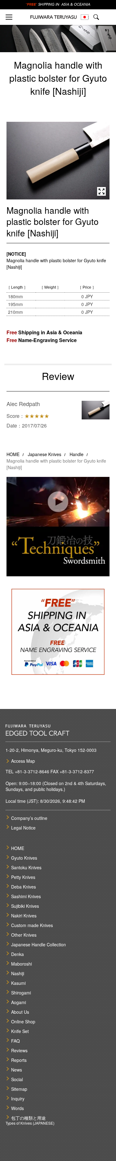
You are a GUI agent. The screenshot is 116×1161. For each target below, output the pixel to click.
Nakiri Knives (24, 915)
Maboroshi (21, 964)
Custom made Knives (32, 925)
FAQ (15, 1041)
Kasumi (18, 983)
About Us (20, 1012)
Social (17, 1079)
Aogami (18, 1002)
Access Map (23, 761)
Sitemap (19, 1089)
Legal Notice (23, 828)
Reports (19, 1060)
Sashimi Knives (26, 896)
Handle (77, 454)
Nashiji (17, 973)
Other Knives (24, 935)
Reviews (19, 1050)
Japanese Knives (44, 454)
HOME (12, 454)
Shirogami (21, 993)
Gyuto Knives (24, 858)
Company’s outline (29, 818)
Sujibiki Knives (25, 906)
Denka (17, 954)
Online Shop (23, 1021)
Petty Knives (23, 877)
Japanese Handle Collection (38, 944)
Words (17, 1108)
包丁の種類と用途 (28, 1118)
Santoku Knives (26, 867)
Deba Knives (23, 887)
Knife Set (20, 1031)
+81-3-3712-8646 (32, 771)
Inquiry (17, 1098)
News (16, 1070)
